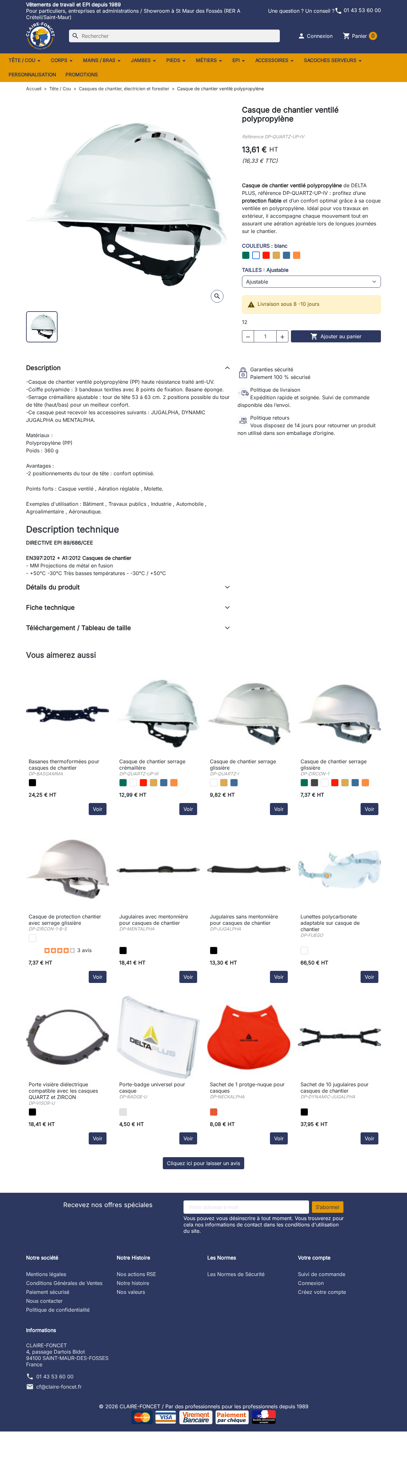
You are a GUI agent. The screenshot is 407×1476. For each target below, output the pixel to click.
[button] (315, 36)
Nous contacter (44, 1301)
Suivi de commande (321, 1274)
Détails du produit (53, 587)
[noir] (32, 782)
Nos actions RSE (136, 1274)
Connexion (311, 1283)
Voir (97, 809)
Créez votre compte (322, 1292)
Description (43, 368)
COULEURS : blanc (264, 246)
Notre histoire (133, 1283)
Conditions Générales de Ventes (64, 1283)
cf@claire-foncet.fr (59, 1386)
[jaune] (153, 782)
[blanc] (133, 782)
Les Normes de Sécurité (236, 1274)
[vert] (123, 782)
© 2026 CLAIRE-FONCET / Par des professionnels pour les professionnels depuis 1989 (203, 1406)
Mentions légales (46, 1274)
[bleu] (164, 782)
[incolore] (304, 950)
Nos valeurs (131, 1292)
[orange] (174, 782)
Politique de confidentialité (58, 1310)
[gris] (314, 782)
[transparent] (123, 1112)
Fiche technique (50, 607)
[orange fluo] (213, 1112)
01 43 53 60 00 (358, 10)
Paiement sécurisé (47, 1292)
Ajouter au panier (336, 336)
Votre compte (314, 1257)
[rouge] (143, 782)
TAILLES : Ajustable (265, 270)
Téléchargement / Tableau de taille (78, 628)
